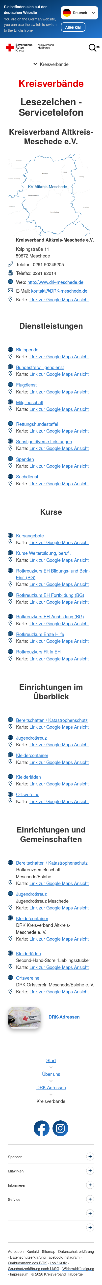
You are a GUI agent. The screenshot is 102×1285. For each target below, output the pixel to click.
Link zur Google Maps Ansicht (59, 299)
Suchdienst (27, 476)
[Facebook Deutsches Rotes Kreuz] (42, 1128)
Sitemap (48, 1251)
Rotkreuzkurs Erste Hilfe (40, 634)
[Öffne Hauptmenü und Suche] (94, 48)
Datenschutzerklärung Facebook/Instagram (45, 1257)
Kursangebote (30, 535)
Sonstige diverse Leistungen (44, 441)
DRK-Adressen (64, 1017)
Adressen (16, 1251)
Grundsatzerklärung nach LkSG (33, 1268)
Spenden (25, 459)
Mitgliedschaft (29, 402)
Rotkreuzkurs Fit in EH (38, 651)
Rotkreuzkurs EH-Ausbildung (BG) (50, 616)
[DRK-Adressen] (24, 1018)
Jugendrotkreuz (31, 737)
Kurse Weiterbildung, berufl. (43, 553)
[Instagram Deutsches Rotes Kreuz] (60, 1128)
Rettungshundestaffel (37, 424)
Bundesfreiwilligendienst (40, 367)
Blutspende (27, 349)
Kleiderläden (28, 776)
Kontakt (32, 1251)
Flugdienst (26, 384)
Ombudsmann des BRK (27, 1262)
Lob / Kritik (58, 1262)
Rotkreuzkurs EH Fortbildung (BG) (50, 595)
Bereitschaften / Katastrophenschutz (52, 720)
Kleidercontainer (32, 755)
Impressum (19, 1274)
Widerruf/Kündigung (78, 1268)
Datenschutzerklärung (76, 1251)
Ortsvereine (27, 794)
